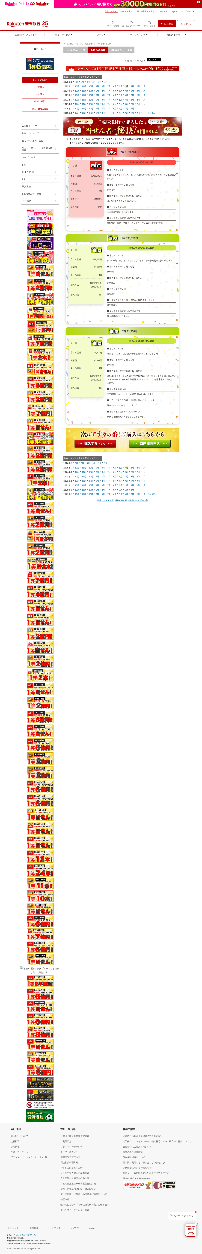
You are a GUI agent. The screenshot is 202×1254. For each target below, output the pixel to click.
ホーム (66, 43)
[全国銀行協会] (137, 1186)
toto (24, 179)
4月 (88, 81)
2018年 (151, 112)
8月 (103, 86)
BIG (24, 164)
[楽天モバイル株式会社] (101, 4)
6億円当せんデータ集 (138, 500)
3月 (94, 81)
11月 (84, 86)
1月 (105, 81)
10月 (91, 86)
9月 (97, 86)
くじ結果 (26, 201)
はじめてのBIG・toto (32, 140)
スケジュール (28, 157)
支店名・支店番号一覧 (28, 1235)
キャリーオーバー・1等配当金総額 (37, 149)
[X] (155, 60)
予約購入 (40, 86)
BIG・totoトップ (76, 43)
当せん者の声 (97, 50)
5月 (82, 81)
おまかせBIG (28, 171)
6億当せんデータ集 (121, 50)
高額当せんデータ (92, 43)
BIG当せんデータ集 (31, 193)
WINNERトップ (29, 125)
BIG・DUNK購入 (40, 79)
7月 (109, 86)
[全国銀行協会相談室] (164, 1186)
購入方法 (26, 186)
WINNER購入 (40, 101)
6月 (76, 81)
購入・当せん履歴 (40, 108)
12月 (77, 86)
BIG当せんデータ (75, 50)
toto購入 (40, 94)
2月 (99, 81)
